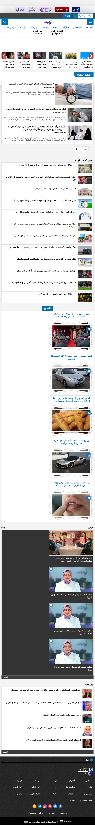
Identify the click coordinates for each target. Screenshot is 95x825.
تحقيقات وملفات (86, 800)
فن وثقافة (34, 27)
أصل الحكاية (17, 787)
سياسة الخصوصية (35, 813)
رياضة (45, 27)
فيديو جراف (88, 794)
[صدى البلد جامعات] (45, 9)
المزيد (5, 677)
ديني (55, 787)
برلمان (19, 794)
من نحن (63, 813)
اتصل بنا (51, 813)
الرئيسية (89, 27)
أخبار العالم (36, 787)
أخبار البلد (65, 27)
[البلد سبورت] (62, 9)
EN (68, 16)
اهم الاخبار (77, 27)
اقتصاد (55, 794)
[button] (91, 56)
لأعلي (87, 760)
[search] (4, 22)
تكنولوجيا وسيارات (33, 794)
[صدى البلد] (47, 22)
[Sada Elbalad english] (20, 9)
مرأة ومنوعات (10, 27)
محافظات (71, 794)
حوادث (54, 27)
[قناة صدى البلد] (76, 9)
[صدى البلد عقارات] (31, 9)
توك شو (23, 27)
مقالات (72, 800)
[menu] (90, 22)
